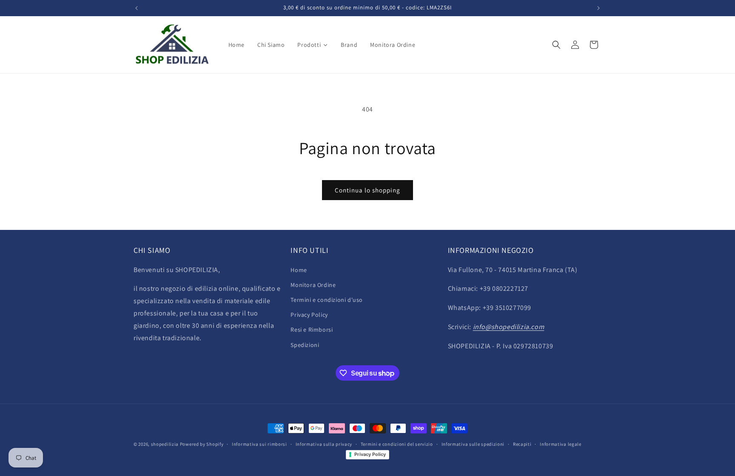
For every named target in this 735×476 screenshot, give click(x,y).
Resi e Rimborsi (312, 329)
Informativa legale (560, 444)
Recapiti (522, 444)
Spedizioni (305, 345)
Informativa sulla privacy (324, 444)
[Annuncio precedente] (136, 8)
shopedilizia (165, 444)
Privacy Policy (309, 314)
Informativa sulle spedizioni (473, 444)
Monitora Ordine (313, 285)
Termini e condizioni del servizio (397, 444)
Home (299, 270)
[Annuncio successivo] (598, 8)
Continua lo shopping (367, 190)
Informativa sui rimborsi (259, 444)
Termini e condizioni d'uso (327, 300)
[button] (556, 44)
